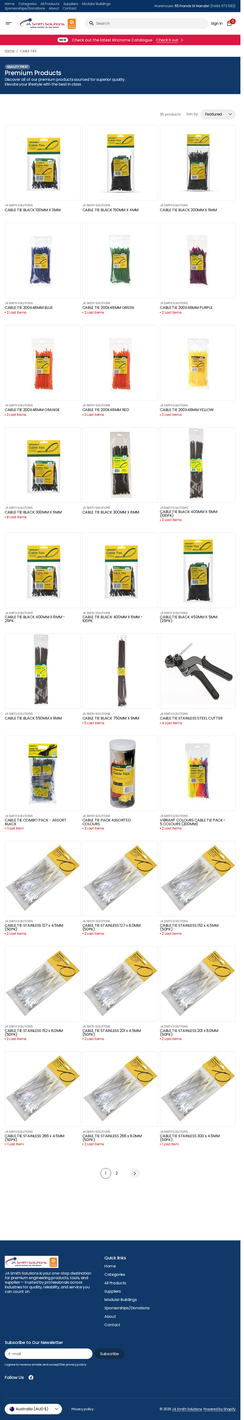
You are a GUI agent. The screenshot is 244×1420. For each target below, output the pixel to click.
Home (10, 51)
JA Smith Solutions (187, 1409)
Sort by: (192, 114)
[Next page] (135, 1173)
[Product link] (43, 169)
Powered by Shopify (219, 1409)
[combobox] (151, 23)
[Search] (89, 23)
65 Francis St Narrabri (192, 6)
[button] (8, 23)
